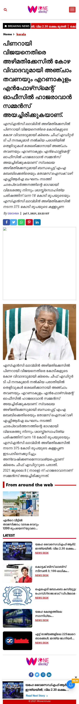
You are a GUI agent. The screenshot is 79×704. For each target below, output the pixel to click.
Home (7, 34)
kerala (21, 34)
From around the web (29, 485)
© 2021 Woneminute (40, 701)
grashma (13, 213)
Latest (9, 535)
